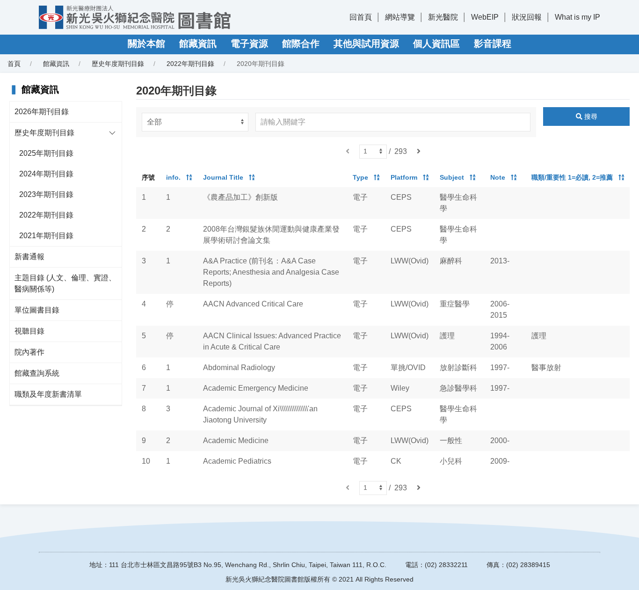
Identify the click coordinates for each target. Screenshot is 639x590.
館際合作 (301, 43)
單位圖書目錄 (37, 310)
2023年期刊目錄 (46, 194)
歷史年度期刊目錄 (44, 133)
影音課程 (492, 43)
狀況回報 (527, 17)
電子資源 (249, 43)
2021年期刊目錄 (46, 236)
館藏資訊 (198, 43)
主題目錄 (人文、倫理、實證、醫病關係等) (65, 283)
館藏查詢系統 (37, 373)
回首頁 (360, 17)
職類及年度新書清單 (48, 394)
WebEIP (485, 17)
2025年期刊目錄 (46, 153)
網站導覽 (400, 17)
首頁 (14, 63)
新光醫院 (443, 17)
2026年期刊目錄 (42, 112)
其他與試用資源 (366, 43)
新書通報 (29, 257)
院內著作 (29, 352)
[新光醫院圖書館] (135, 17)
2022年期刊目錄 (190, 63)
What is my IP (577, 17)
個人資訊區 (436, 43)
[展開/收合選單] (112, 133)
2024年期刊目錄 (46, 174)
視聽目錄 (29, 331)
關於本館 (146, 43)
